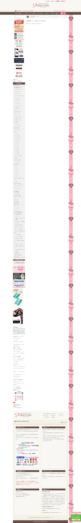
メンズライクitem (17, 234)
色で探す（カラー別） (18, 119)
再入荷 (38, 16)
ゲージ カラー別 (17, 125)
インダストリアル (17, 99)
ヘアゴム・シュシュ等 (18, 185)
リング (16, 176)
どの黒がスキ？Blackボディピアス (20, 247)
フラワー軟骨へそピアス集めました (20, 241)
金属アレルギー (57, 16)
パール (41, 16)
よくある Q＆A (16, 339)
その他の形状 (17, 107)
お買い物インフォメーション (18, 336)
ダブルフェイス (17, 113)
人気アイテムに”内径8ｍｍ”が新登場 (20, 232)
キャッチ (62, 16)
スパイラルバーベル (18, 91)
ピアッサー (16, 123)
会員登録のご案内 (16, 346)
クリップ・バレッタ (18, 187)
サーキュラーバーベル (18, 105)
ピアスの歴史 (15, 363)
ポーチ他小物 (17, 193)
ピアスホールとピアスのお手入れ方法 (19, 366)
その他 (16, 181)
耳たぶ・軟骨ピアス (47, 413)
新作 (53, 16)
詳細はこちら (63, 422)
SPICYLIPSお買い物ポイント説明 (19, 344)
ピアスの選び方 (16, 361)
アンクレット (17, 174)
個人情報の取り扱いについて (49, 517)
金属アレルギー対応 (18, 111)
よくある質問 (47, 1)
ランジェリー (61, 415)
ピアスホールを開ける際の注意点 (18, 359)
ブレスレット (17, 172)
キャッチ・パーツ (17, 109)
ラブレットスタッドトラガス (19, 95)
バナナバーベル (17, 101)
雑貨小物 (17, 191)
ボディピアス (18, 85)
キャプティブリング (18, 103)
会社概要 (52, 1)
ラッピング (16, 216)
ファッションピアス (18, 115)
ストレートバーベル (18, 89)
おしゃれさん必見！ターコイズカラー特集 (20, 250)
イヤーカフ (16, 170)
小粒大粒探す (17, 121)
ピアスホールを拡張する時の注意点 (19, 358)
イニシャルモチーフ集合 (18, 236)
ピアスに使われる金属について (18, 374)
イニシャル (45, 16)
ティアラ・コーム (17, 189)
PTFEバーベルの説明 (17, 351)
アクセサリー (61, 413)
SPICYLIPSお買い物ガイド (18, 338)
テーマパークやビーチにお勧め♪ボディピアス (20, 222)
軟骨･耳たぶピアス (18, 87)
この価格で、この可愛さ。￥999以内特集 (20, 219)
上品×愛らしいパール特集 (19, 238)
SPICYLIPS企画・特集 (17, 379)
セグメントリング (17, 97)
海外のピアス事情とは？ (17, 376)
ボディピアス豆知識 (16, 356)
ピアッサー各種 (18, 195)
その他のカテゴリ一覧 (17, 381)
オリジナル (49, 16)
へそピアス (17, 127)
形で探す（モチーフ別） (18, 117)
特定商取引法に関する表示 (40, 517)
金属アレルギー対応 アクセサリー (20, 179)
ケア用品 (53, 417)
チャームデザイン (17, 93)
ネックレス (16, 168)
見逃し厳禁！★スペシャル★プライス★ (20, 258)
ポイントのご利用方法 (17, 386)
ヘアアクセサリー (18, 183)
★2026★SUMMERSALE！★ (18, 214)
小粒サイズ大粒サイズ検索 (17, 349)
